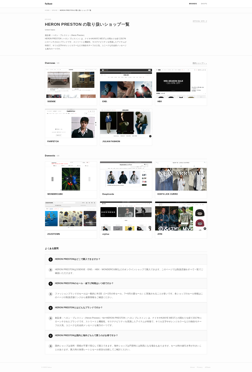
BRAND (54, 10)
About (192, 367)
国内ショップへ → (200, 63)
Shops (204, 4)
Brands (193, 4)
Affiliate (208, 367)
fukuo (48, 3)
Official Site (199, 21)
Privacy (199, 367)
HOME (47, 10)
